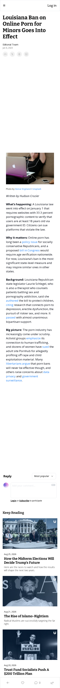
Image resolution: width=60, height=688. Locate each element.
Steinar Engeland (23, 189)
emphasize (33, 338)
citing (9, 305)
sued (45, 347)
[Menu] (4, 5)
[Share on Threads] (19, 54)
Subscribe (24, 500)
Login (13, 500)
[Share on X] (12, 54)
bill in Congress (30, 250)
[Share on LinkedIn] (26, 54)
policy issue (30, 242)
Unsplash (36, 189)
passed (11, 317)
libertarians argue (18, 363)
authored (12, 300)
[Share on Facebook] (5, 54)
